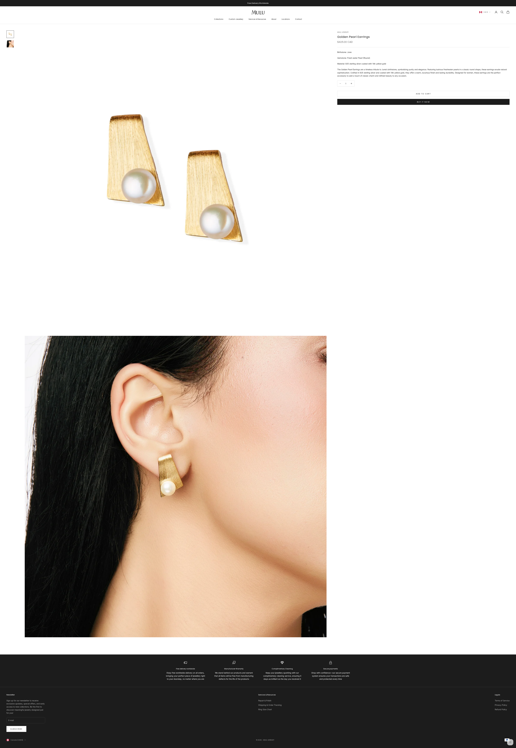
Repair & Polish (264, 700)
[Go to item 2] (10, 44)
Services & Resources (257, 19)
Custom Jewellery (236, 19)
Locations (286, 19)
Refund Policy (501, 709)
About (273, 19)
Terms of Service (502, 700)
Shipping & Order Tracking (270, 705)
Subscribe (16, 729)
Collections (218, 19)
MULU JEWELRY (343, 32)
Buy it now (423, 102)
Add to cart (423, 93)
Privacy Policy (501, 705)
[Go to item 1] (10, 34)
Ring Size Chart (265, 709)
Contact (298, 19)
